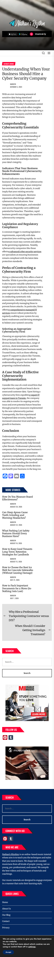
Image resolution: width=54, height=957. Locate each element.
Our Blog (6, 915)
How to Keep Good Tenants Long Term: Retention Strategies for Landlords (17, 552)
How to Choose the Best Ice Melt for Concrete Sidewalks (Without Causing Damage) (17, 570)
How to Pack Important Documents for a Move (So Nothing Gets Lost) (16, 588)
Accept (8, 952)
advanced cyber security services (25, 251)
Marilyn (13, 84)
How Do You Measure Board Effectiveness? (17, 498)
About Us (6, 908)
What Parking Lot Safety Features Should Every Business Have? (15, 533)
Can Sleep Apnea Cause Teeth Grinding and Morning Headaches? (15, 515)
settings (32, 946)
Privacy (6, 927)
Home (5, 902)
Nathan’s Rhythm (10, 854)
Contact (6, 921)
